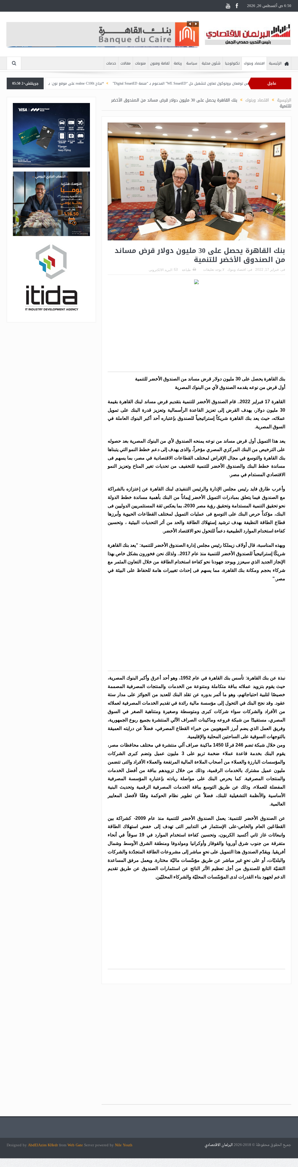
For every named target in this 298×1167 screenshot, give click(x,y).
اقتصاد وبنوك (254, 63)
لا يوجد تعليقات (213, 270)
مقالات (125, 63)
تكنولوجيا (232, 63)
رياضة (178, 63)
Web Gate (76, 1145)
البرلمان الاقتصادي (219, 1145)
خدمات (111, 63)
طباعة (186, 270)
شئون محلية (211, 63)
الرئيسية (275, 63)
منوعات (140, 63)
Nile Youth (123, 1145)
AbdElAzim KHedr (43, 1145)
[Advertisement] (196, 331)
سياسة (191, 63)
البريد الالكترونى (160, 270)
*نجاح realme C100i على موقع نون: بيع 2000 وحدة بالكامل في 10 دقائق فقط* (72, 83)
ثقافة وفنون (159, 63)
